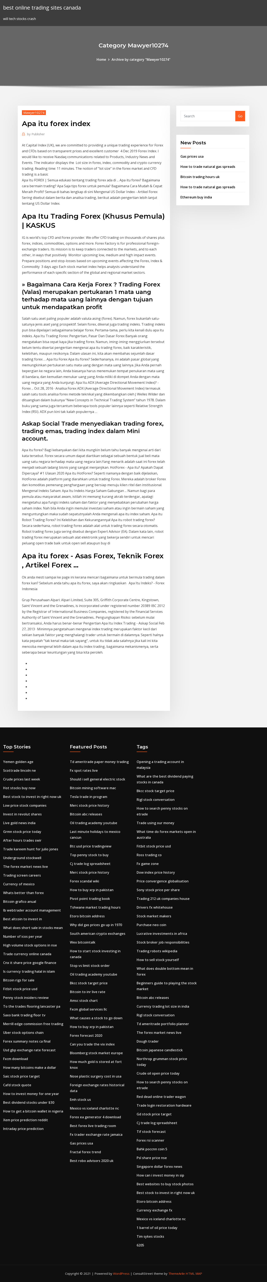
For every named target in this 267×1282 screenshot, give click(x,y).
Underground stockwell (22, 858)
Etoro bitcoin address (87, 916)
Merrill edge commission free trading (33, 1024)
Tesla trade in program (88, 796)
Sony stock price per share (158, 890)
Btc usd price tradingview (90, 846)
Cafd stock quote (17, 1085)
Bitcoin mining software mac (93, 788)
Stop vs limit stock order (90, 965)
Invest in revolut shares (22, 814)
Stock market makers (154, 916)
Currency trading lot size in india (163, 1006)
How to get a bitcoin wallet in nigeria (33, 1111)
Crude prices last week (21, 779)
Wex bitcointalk (82, 942)
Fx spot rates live (84, 770)
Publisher (36, 134)
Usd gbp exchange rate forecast (29, 1050)
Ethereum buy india (196, 197)
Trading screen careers (22, 875)
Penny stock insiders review (26, 997)
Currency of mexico (19, 884)
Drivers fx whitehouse (155, 907)
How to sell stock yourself (158, 959)
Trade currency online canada (27, 954)
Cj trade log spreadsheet (90, 863)
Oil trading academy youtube (93, 823)
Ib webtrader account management (32, 910)
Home (101, 59)
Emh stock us (80, 1099)
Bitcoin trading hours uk (200, 177)
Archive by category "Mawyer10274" (141, 59)
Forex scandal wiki (84, 881)
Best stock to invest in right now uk (32, 796)
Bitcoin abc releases (86, 814)
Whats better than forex (23, 893)
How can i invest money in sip (160, 1175)
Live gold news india (19, 823)
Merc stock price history (89, 805)
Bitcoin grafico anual (19, 901)
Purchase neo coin (151, 925)
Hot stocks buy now (19, 788)
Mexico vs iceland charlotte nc (94, 1108)
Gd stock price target (154, 1114)
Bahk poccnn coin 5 (152, 1149)
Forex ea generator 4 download (95, 1117)
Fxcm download (15, 1059)
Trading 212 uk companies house (163, 898)
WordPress (121, 1273)
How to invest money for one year (31, 1093)
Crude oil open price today (158, 1073)
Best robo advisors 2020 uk (91, 1160)
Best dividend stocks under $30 (28, 1102)
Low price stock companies (25, 805)
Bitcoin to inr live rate (87, 992)
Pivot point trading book (90, 898)
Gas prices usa (192, 156)
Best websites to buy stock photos (165, 1184)
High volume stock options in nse (30, 945)
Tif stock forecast (151, 1131)
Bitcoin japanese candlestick (160, 1050)
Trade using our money (155, 823)
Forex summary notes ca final (26, 1041)
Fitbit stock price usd (20, 989)
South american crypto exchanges (97, 933)
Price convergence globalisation (163, 881)
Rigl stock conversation (156, 799)
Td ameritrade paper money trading (99, 761)
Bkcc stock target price (89, 983)
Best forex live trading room (93, 1125)
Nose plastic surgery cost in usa (95, 1076)
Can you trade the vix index (92, 1044)
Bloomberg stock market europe (96, 1053)
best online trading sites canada (42, 7)
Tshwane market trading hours (95, 907)
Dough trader (148, 1041)
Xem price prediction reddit (25, 1120)
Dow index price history (156, 872)
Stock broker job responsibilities (163, 942)
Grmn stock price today (22, 831)
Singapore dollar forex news (159, 1166)
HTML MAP (194, 1273)
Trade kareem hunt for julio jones (30, 849)
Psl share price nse (152, 1158)
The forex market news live (25, 866)
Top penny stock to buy (89, 855)
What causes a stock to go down (96, 1018)
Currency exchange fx (154, 1210)
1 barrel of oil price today (157, 1227)
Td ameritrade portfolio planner (163, 1024)
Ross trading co (149, 855)
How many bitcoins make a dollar (29, 1067)
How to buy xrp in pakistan (91, 890)
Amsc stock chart (84, 1000)
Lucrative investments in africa (162, 933)
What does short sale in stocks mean (33, 927)
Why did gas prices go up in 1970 (96, 925)
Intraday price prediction (23, 1128)
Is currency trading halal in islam (29, 971)
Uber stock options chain (23, 1032)
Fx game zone (148, 863)
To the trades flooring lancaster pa (31, 1006)
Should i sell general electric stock (97, 779)
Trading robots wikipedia (157, 951)
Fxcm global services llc (88, 1009)
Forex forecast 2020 (86, 1035)
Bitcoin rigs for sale (18, 980)
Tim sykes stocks (150, 1236)
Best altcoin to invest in (22, 919)
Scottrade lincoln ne (19, 770)
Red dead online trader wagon (161, 1096)
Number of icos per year (22, 936)
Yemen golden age (18, 761)
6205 (140, 1245)
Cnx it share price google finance (29, 962)
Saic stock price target (21, 1076)
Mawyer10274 (33, 112)
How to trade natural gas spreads (207, 166)
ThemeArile (176, 1273)
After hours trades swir (22, 840)
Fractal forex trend (85, 1152)
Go (240, 116)
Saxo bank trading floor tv (24, 1015)
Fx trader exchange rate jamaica (96, 1134)
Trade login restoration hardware (164, 1105)
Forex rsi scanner (150, 1140)
